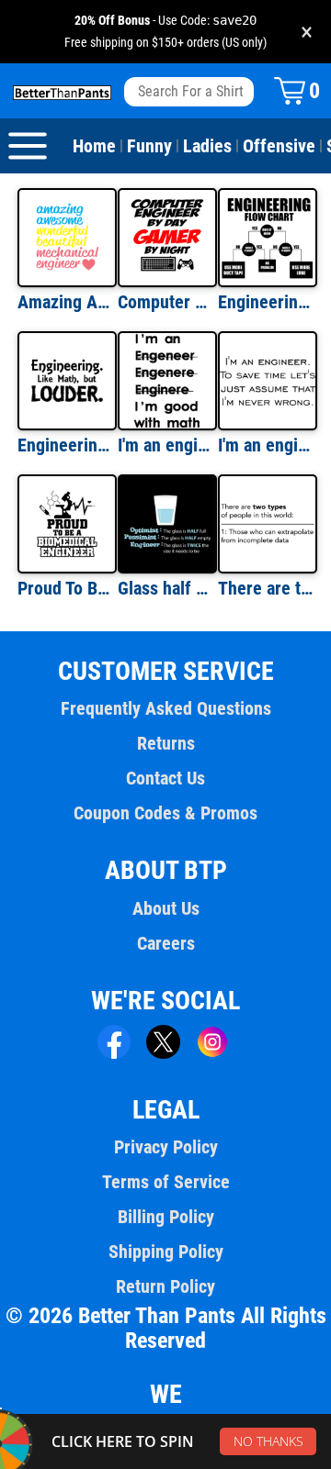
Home (94, 146)
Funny (149, 146)
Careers (166, 943)
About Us (166, 908)
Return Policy (165, 1286)
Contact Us (165, 778)
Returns (166, 743)
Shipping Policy (165, 1252)
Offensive (279, 146)
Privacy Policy (166, 1147)
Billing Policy (166, 1217)
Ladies (207, 146)
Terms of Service (166, 1182)
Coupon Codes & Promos (165, 813)
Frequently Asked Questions (166, 708)
